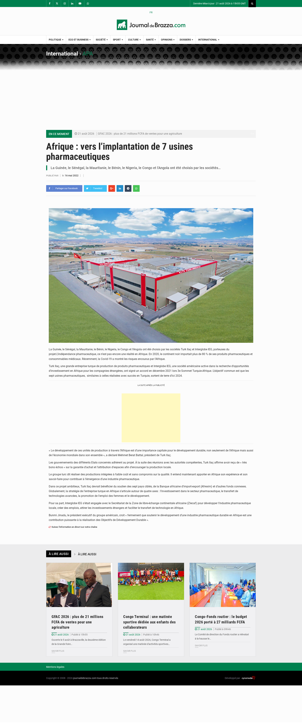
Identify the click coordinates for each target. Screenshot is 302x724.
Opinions (167, 39)
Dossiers (185, 39)
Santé (150, 39)
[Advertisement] (151, 96)
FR (151, 12)
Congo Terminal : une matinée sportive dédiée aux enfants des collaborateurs (149, 622)
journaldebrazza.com (84, 678)
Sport (117, 39)
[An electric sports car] (79, 585)
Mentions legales (55, 667)
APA (87, 53)
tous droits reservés (107, 678)
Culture (133, 39)
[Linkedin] (120, 188)
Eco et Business (79, 39)
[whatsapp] (136, 188)
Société (101, 39)
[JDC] (151, 25)
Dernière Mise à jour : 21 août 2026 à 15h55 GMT (219, 3)
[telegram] (128, 188)
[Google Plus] (111, 188)
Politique (55, 39)
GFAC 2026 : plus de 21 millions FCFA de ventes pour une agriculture (140, 133)
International (208, 39)
